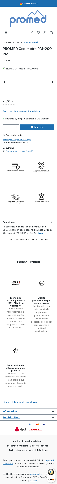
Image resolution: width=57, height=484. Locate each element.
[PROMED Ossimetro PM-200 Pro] (28, 82)
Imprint (16, 441)
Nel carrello (37, 127)
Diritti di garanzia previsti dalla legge (17, 140)
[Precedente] (5, 82)
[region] (28, 82)
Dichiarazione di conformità (19, 151)
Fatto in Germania (30, 3)
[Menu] (6, 32)
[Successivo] (52, 82)
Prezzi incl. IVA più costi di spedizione (21, 111)
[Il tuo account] (45, 32)
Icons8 (33, 480)
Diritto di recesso (39, 445)
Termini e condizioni (17, 445)
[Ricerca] (32, 32)
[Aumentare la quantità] (16, 127)
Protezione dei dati (32, 441)
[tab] (28, 227)
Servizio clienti (11, 417)
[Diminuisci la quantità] (5, 127)
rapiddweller (36, 474)
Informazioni (10, 411)
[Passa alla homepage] (28, 19)
